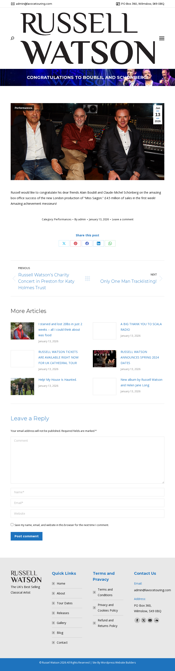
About (61, 593)
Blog (60, 633)
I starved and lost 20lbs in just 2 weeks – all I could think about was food (60, 329)
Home (61, 583)
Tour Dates (65, 603)
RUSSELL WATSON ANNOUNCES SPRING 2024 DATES (140, 357)
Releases (63, 613)
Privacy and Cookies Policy (108, 607)
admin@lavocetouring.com (34, 3)
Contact (62, 642)
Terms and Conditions (105, 592)
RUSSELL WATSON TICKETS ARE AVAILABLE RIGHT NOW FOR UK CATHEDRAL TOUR (58, 357)
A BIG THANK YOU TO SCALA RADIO (141, 327)
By (80, 219)
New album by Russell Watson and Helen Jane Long (141, 382)
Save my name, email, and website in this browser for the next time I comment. (62, 525)
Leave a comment (122, 219)
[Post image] (22, 330)
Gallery (61, 623)
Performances (23, 108)
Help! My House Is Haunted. (57, 380)
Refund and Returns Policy (107, 623)
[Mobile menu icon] (161, 38)
